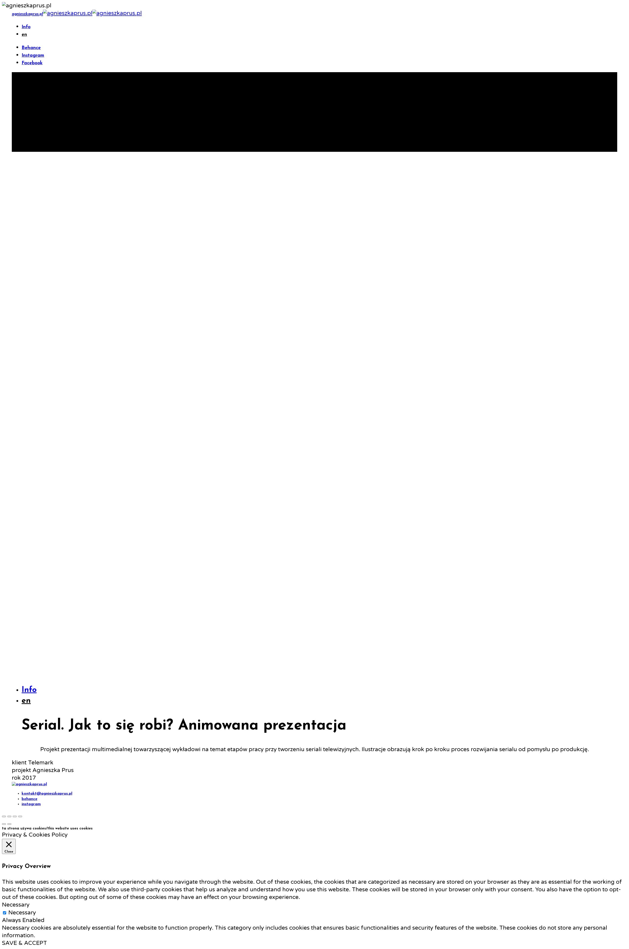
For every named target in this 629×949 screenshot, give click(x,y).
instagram (31, 804)
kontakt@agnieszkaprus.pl (47, 794)
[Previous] (4, 824)
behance (29, 799)
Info (26, 27)
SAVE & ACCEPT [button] (24, 943)
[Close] (4, 816)
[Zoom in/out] (20, 816)
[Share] (9, 816)
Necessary (22, 912)
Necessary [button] (15, 904)
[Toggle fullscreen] (15, 816)
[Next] (9, 824)
